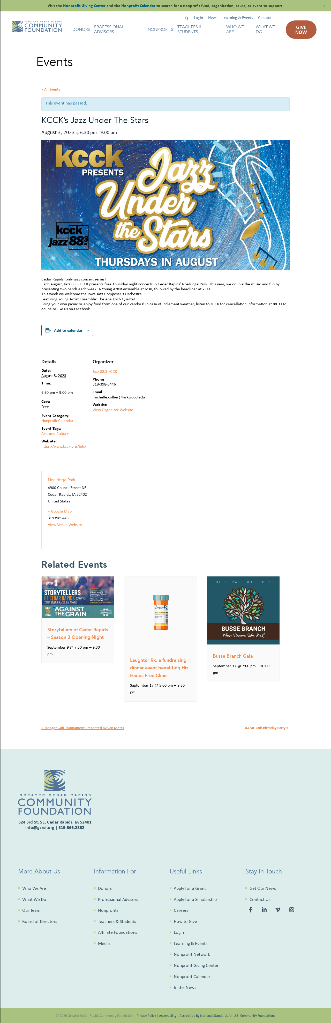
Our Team (31, 910)
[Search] (186, 18)
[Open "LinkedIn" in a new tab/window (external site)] (265, 910)
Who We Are (235, 29)
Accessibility (167, 1015)
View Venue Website (65, 524)
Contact (264, 17)
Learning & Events (237, 17)
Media (104, 943)
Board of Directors (39, 921)
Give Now (301, 29)
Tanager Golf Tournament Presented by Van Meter (82, 727)
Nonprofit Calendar (57, 420)
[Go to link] (37, 30)
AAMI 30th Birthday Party (266, 727)
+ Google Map (60, 511)
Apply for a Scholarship (195, 899)
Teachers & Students (189, 29)
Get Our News (263, 888)
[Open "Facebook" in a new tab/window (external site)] (251, 910)
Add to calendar (68, 330)
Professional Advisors (109, 29)
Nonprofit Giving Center (196, 965)
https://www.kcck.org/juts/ (63, 446)
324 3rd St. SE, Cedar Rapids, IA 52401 (55, 822)
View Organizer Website (113, 409)
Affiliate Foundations (117, 932)
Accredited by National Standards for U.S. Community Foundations (227, 1015)
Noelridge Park (61, 480)
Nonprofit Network (192, 954)
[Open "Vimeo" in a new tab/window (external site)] (278, 910)
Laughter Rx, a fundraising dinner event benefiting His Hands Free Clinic (159, 668)
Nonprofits (160, 29)
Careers (181, 910)
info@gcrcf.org (39, 827)
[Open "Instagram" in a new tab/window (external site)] (292, 910)
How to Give (185, 921)
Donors (81, 29)
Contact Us (260, 899)
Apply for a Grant (190, 888)
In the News (185, 987)
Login (198, 17)
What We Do (265, 29)
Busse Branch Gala (233, 656)
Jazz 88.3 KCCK (105, 371)
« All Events (50, 89)
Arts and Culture (55, 433)
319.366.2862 (71, 827)
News (212, 17)
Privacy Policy (146, 1015)
